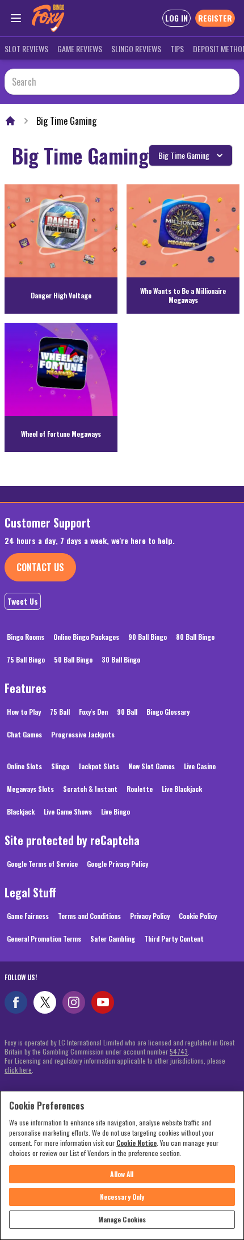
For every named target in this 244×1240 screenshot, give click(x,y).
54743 (179, 1051)
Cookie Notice (136, 1143)
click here (18, 1069)
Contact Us (40, 567)
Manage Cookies (122, 1219)
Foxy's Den (93, 711)
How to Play (24, 711)
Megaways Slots (30, 789)
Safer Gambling (112, 938)
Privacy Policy (150, 916)
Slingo (60, 766)
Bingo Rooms (25, 637)
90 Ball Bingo (147, 637)
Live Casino (200, 766)
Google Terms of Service (42, 863)
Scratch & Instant (90, 789)
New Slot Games (151, 766)
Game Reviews (79, 48)
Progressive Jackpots (83, 734)
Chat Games (24, 734)
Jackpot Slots (98, 766)
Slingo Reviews (136, 48)
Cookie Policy (198, 916)
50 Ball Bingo (73, 659)
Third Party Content (174, 938)
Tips (177, 48)
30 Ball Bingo (121, 659)
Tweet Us (22, 601)
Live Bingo (115, 811)
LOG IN (176, 18)
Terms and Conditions (89, 916)
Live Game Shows (68, 811)
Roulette (140, 789)
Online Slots (24, 766)
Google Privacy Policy (117, 863)
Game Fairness (28, 916)
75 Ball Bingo (26, 659)
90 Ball (127, 711)
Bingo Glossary (168, 711)
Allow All (121, 1174)
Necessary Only (122, 1196)
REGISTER (215, 18)
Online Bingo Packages (86, 637)
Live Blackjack (182, 789)
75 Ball (60, 711)
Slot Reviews (26, 48)
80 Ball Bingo (195, 637)
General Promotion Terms (44, 938)
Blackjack (21, 811)
